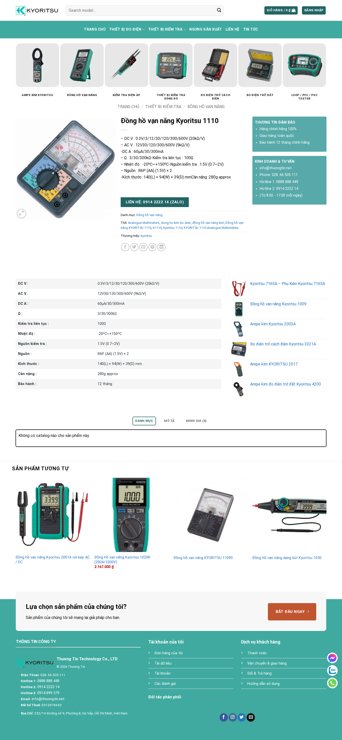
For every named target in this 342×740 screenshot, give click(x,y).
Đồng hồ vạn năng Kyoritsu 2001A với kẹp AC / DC (53, 559)
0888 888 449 (287, 182)
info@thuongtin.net (276, 168)
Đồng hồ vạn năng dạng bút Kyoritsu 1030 (286, 558)
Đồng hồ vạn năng (206, 106)
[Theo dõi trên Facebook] (224, 717)
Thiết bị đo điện (125, 29)
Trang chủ (95, 29)
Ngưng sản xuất (205, 29)
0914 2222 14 (287, 189)
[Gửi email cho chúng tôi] (251, 717)
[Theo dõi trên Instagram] (233, 717)
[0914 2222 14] (332, 683)
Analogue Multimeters (143, 223)
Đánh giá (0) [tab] (196, 421)
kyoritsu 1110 (172, 228)
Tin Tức (250, 29)
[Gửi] (219, 10)
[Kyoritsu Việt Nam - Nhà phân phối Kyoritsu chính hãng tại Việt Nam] (37, 10)
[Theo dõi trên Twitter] (242, 717)
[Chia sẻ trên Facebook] (125, 247)
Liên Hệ (233, 29)
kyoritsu (146, 236)
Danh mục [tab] (144, 421)
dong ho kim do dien (176, 223)
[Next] (329, 58)
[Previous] (12, 58)
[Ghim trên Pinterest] (152, 247)
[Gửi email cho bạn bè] (143, 247)
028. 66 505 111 (285, 175)
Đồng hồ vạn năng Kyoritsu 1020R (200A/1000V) (122, 559)
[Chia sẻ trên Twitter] (134, 247)
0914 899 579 (47, 693)
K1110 (157, 228)
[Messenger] (332, 658)
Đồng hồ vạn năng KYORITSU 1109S (203, 558)
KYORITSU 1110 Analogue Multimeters (211, 228)
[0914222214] (332, 670)
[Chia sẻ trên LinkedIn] (161, 247)
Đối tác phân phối (164, 697)
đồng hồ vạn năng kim (208, 223)
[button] (281, 10)
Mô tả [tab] (169, 421)
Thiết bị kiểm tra (165, 29)
